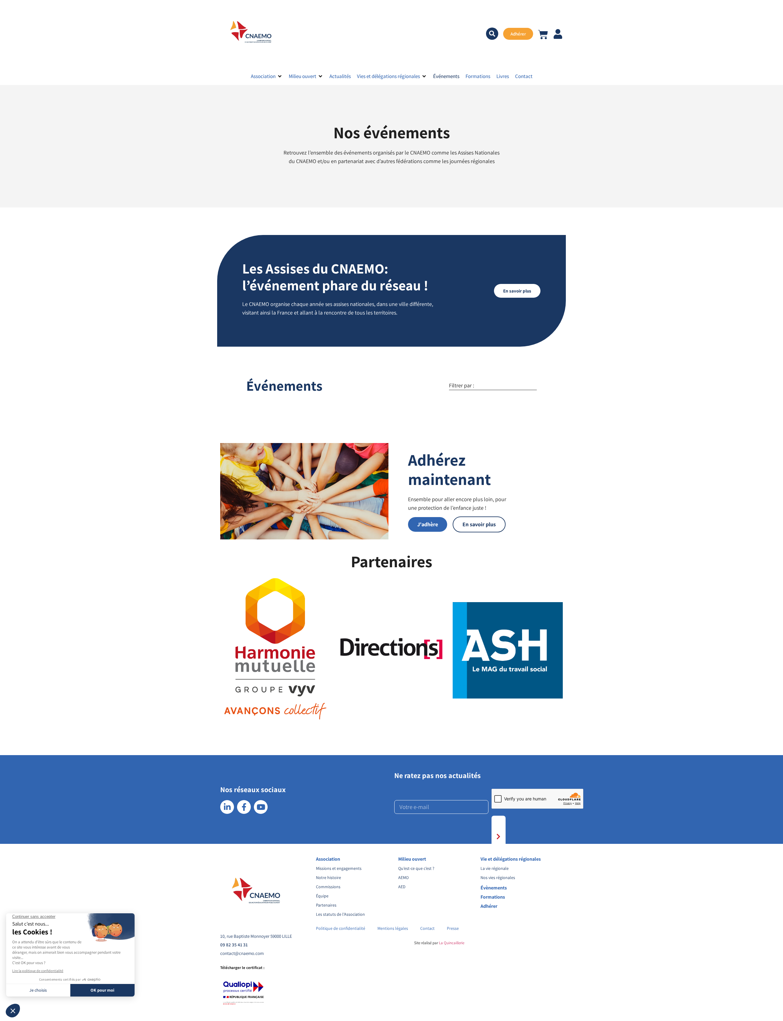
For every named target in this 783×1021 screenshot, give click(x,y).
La (440, 942)
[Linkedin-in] (227, 807)
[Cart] (543, 33)
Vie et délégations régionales (511, 859)
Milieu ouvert (412, 859)
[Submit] (499, 837)
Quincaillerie (453, 942)
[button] (267, 76)
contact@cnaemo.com (242, 953)
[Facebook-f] (244, 807)
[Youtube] (261, 807)
